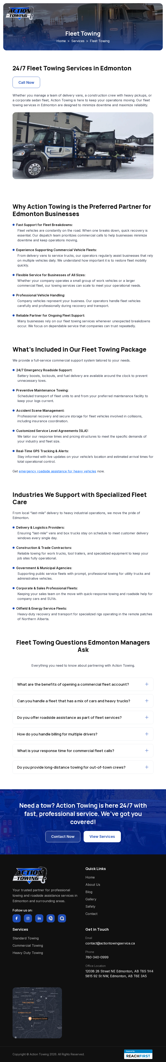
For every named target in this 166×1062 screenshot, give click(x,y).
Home (61, 41)
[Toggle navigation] (154, 13)
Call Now (26, 82)
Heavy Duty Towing (28, 953)
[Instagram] (28, 918)
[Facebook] (17, 918)
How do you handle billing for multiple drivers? (57, 734)
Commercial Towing (28, 945)
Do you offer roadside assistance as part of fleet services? (69, 717)
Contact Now (62, 836)
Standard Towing (26, 938)
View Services (102, 836)
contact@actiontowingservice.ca (110, 943)
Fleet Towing (100, 41)
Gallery (90, 899)
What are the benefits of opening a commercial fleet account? (73, 684)
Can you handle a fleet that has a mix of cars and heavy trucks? (73, 700)
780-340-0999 (97, 957)
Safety (90, 906)
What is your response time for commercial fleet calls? (65, 750)
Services (77, 41)
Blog (88, 892)
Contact (91, 914)
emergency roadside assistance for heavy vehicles (57, 471)
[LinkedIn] (39, 918)
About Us (92, 885)
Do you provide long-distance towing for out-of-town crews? (71, 767)
